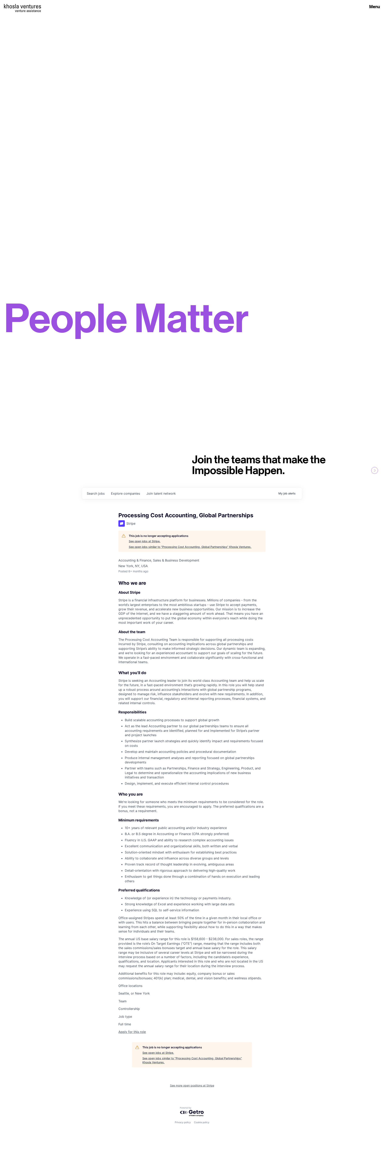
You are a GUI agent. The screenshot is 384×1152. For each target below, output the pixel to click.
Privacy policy (183, 1122)
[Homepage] (22, 6)
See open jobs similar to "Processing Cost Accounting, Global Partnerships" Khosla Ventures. (190, 546)
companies (125, 493)
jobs (96, 493)
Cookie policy (201, 1122)
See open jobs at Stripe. (144, 541)
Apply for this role (132, 1032)
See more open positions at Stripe (192, 1085)
